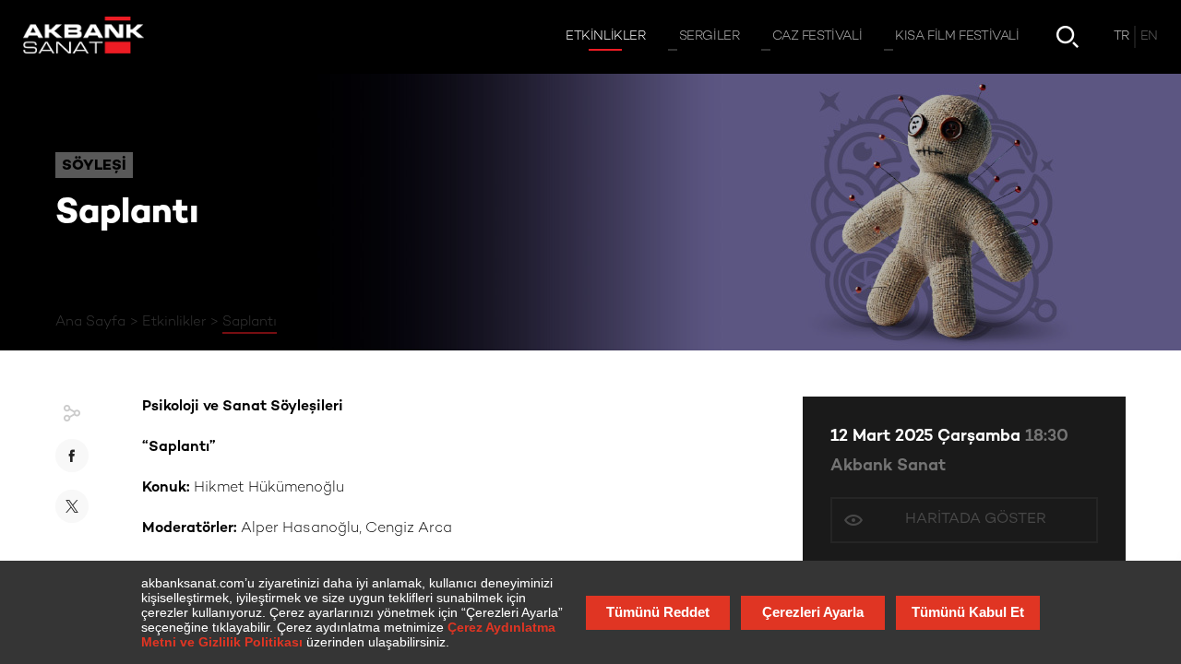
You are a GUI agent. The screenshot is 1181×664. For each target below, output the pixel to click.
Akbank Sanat (888, 466)
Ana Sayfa (90, 321)
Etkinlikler (174, 321)
